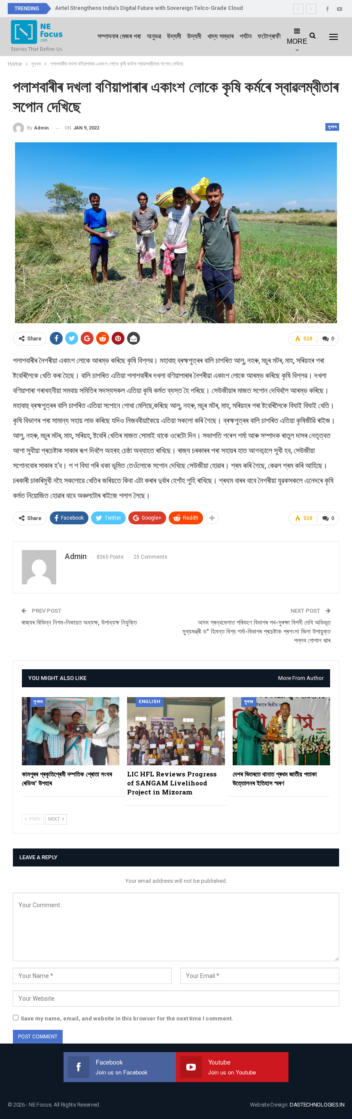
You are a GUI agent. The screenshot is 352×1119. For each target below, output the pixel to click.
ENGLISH (150, 701)
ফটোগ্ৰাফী (269, 36)
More (297, 41)
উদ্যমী (174, 36)
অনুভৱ (154, 36)
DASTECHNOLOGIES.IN (317, 1104)
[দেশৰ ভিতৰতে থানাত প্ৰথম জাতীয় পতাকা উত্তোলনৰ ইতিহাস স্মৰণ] (281, 731)
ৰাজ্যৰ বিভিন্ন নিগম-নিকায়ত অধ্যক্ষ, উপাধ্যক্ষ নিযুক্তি (79, 622)
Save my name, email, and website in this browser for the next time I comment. (127, 1018)
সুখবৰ (332, 126)
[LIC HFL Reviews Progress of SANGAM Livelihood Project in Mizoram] (176, 731)
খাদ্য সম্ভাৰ (220, 36)
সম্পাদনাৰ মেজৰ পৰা (119, 36)
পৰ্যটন (246, 36)
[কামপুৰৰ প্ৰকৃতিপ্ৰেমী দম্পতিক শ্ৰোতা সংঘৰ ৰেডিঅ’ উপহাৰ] (70, 731)
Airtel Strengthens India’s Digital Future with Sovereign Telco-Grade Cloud (149, 8)
